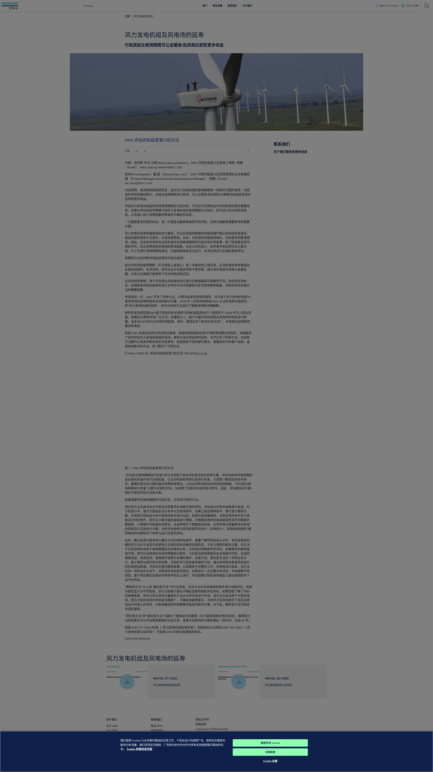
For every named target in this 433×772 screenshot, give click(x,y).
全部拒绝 (270, 752)
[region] (216, 751)
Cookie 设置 (270, 761)
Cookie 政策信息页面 (139, 749)
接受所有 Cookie (270, 742)
